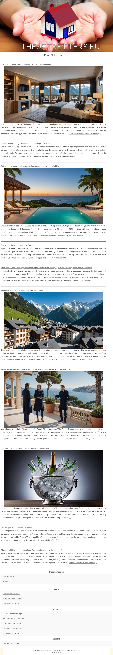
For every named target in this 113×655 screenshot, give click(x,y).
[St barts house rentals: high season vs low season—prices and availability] (53, 196)
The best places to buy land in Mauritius (16, 528)
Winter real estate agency (84, 439)
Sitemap (5, 581)
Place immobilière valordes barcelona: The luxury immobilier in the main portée (32, 550)
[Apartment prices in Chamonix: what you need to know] (53, 320)
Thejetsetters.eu (43, 650)
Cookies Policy (71, 650)
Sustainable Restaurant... (11, 594)
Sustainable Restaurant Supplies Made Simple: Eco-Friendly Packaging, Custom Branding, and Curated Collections (46, 268)
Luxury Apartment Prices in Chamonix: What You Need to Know (26, 64)
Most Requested (8, 576)
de (53, 652)
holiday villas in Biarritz (57, 258)
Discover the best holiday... (12, 633)
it (57, 652)
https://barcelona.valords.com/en (82, 563)
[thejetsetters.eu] (56, 26)
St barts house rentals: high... (13, 614)
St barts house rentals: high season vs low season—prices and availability (30, 166)
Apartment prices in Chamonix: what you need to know (22, 290)
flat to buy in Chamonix (79, 359)
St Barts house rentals (97, 226)
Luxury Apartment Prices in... (13, 623)
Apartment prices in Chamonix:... (14, 618)
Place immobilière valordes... (13, 628)
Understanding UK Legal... (12, 643)
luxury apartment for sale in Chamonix (83, 134)
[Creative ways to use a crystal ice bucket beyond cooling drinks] (53, 478)
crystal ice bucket (10, 508)
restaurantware (12, 277)
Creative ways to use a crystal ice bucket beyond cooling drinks (25, 448)
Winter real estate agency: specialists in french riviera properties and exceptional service (35, 369)
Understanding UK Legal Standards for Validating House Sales (25, 144)
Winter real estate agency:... (12, 599)
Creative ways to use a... (11, 603)
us (60, 652)
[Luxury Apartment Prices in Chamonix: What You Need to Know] (53, 94)
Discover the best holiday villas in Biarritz (17, 245)
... (100, 134)
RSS (78, 650)
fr (55, 652)
